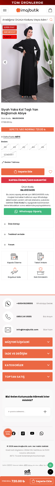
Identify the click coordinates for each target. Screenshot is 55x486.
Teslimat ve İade (16, 234)
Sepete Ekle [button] (44, 481)
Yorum (11, 244)
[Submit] (45, 411)
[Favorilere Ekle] (50, 171)
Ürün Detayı (14, 224)
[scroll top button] (50, 472)
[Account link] (50, 10)
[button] (22, 96)
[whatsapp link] (50, 465)
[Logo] (27, 10)
